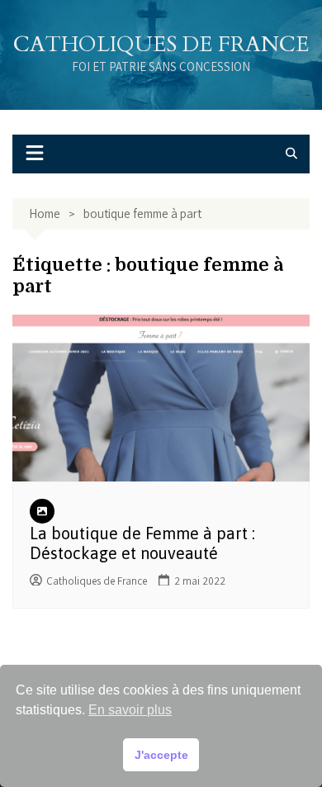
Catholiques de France (161, 44)
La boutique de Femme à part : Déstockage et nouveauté (142, 543)
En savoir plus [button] (130, 710)
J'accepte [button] (161, 754)
